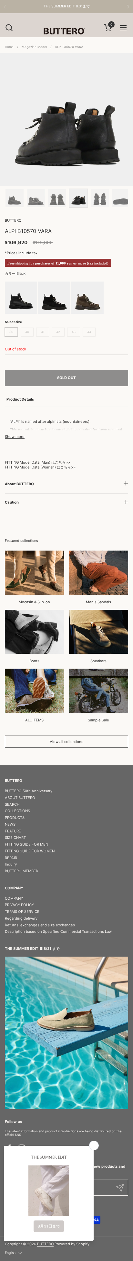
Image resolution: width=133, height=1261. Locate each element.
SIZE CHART (15, 837)
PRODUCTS (15, 817)
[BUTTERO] (66, 31)
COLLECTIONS (17, 811)
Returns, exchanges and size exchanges (40, 925)
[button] (9, 27)
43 (74, 332)
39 (11, 332)
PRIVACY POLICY (19, 905)
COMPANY (14, 898)
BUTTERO (13, 220)
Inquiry (11, 864)
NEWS (10, 824)
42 (58, 332)
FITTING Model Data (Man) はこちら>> (37, 462)
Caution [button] (12, 502)
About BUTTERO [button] (19, 484)
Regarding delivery (21, 918)
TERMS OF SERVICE (22, 911)
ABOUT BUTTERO (20, 797)
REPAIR (11, 858)
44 (89, 332)
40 (27, 332)
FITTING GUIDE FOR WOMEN (30, 851)
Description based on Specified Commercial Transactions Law (58, 931)
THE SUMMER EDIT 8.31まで (67, 6)
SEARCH (12, 804)
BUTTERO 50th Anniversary (28, 791)
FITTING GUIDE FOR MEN (26, 844)
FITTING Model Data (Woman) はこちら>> (40, 467)
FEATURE (13, 831)
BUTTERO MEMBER (21, 871)
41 (43, 332)
